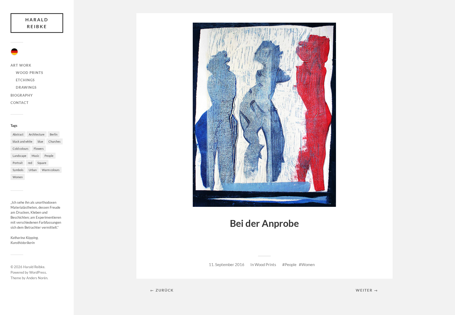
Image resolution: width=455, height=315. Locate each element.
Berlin (53, 134)
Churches (54, 141)
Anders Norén (36, 278)
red (30, 162)
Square (41, 162)
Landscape (19, 155)
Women (18, 177)
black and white (22, 141)
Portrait (18, 162)
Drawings (26, 87)
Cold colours (20, 148)
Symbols (18, 170)
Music (35, 155)
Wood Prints (29, 73)
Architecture (36, 134)
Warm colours (51, 170)
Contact (20, 103)
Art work (21, 65)
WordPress (37, 272)
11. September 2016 (226, 264)
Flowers (39, 148)
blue (40, 141)
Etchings (25, 80)
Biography (22, 95)
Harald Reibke (36, 23)
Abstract (18, 134)
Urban (33, 170)
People (48, 155)
